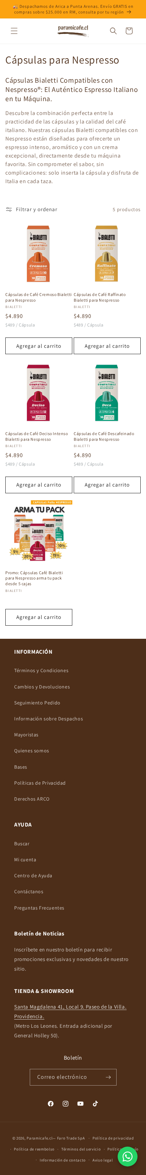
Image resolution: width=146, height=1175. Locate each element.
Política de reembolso (34, 1149)
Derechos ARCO (32, 799)
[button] (14, 31)
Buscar (22, 843)
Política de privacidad (113, 1138)
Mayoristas (26, 734)
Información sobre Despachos (48, 718)
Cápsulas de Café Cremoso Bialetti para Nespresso (38, 297)
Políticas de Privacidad (40, 783)
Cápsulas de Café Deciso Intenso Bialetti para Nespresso (36, 436)
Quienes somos (31, 750)
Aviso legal (102, 1160)
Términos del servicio (81, 1149)
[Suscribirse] (108, 1077)
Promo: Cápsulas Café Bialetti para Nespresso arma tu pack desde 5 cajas (34, 578)
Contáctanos (29, 891)
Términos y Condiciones (41, 670)
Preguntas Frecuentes (39, 908)
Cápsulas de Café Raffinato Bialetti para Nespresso (100, 297)
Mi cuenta (25, 859)
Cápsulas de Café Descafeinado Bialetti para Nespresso (104, 436)
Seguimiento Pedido (37, 702)
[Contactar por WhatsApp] (127, 1156)
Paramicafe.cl (39, 1138)
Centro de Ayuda (33, 875)
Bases (20, 767)
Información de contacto (63, 1160)
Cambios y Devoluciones (42, 686)
